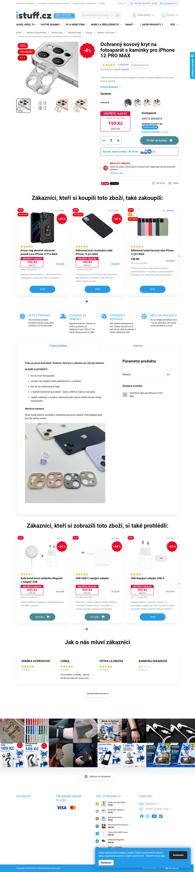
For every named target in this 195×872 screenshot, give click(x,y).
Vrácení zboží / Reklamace (84, 3)
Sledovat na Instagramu (100, 776)
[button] (87, 301)
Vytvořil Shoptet (150, 868)
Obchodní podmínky (25, 3)
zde (162, 855)
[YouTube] (154, 816)
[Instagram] (147, 816)
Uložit (106, 183)
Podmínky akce (116, 173)
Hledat (117, 15)
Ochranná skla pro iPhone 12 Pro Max (146, 395)
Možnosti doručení (155, 132)
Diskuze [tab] (138, 345)
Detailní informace (109, 87)
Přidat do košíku (157, 140)
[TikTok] (161, 816)
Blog (103, 3)
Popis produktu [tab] (58, 345)
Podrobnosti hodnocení (140, 65)
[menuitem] (27, 24)
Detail (42, 289)
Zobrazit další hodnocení (97, 693)
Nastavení (106, 862)
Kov (168, 374)
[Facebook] (142, 816)
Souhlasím (178, 855)
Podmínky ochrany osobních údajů (53, 3)
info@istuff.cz (151, 804)
